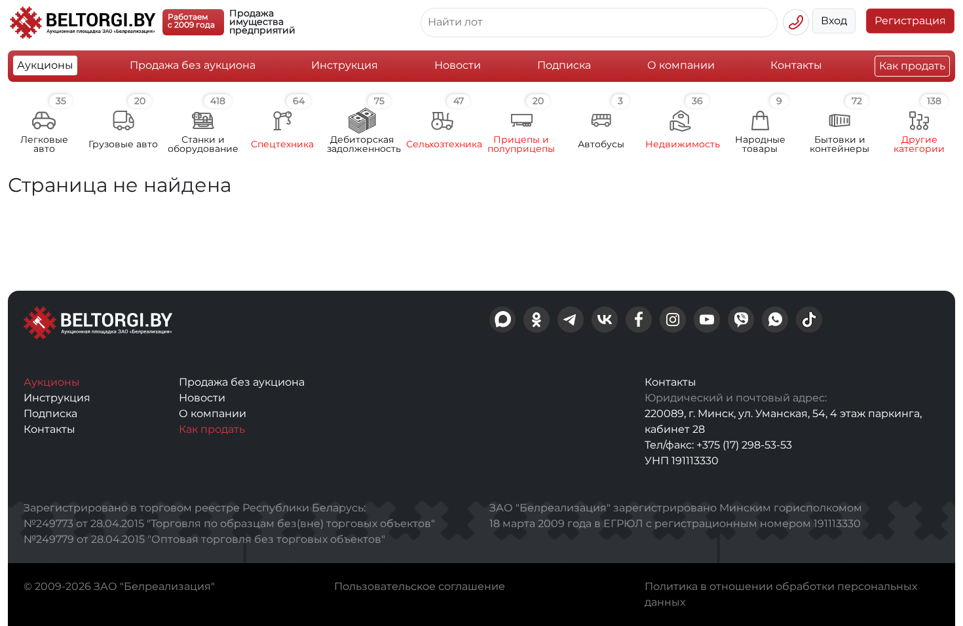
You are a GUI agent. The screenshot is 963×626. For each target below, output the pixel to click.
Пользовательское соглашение (419, 586)
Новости (457, 65)
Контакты (796, 65)
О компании (681, 65)
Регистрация (910, 20)
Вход (834, 20)
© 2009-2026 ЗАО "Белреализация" (119, 586)
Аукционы (45, 65)
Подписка (564, 65)
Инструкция (344, 65)
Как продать (912, 66)
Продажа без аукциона (192, 65)
